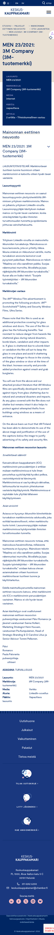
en (16, 3)
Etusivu (7, 26)
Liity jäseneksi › (27, 807)
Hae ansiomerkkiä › (27, 830)
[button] (46, 3)
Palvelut (20, 26)
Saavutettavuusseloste (16, 915)
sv (23, 3)
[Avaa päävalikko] (48, 11)
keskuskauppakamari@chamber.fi (29, 887)
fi (8, 3)
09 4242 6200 (29, 883)
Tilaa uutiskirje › (27, 783)
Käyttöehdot (32, 919)
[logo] (17, 11)
